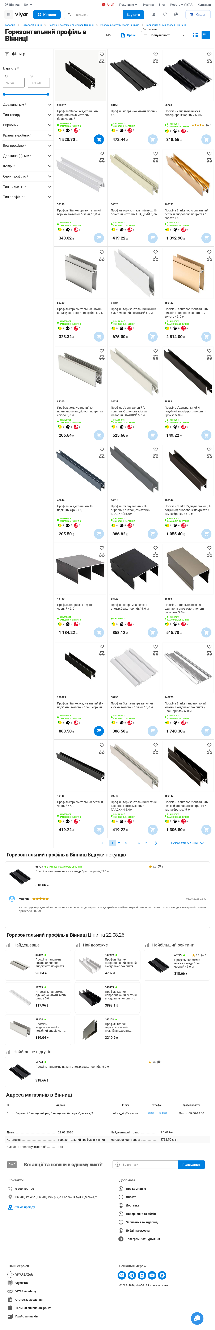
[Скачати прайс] (127, 35)
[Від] (14, 83)
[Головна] (21, 14)
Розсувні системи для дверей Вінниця (71, 25)
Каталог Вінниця (32, 25)
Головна (10, 25)
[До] (39, 83)
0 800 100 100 (157, 1113)
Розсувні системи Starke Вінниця (119, 25)
